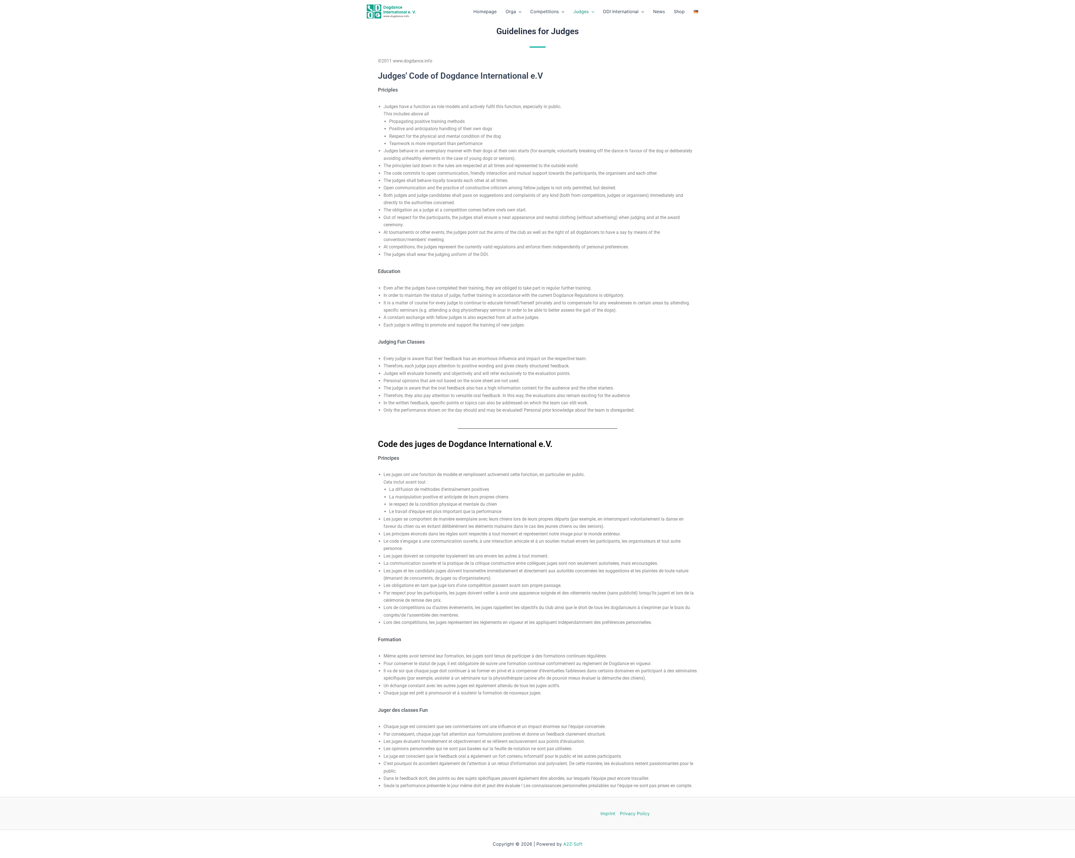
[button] (519, 11)
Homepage (485, 11)
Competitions (544, 11)
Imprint (607, 813)
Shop (679, 11)
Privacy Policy (635, 813)
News (659, 11)
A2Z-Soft (573, 844)
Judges (581, 11)
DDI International (621, 11)
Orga (511, 11)
